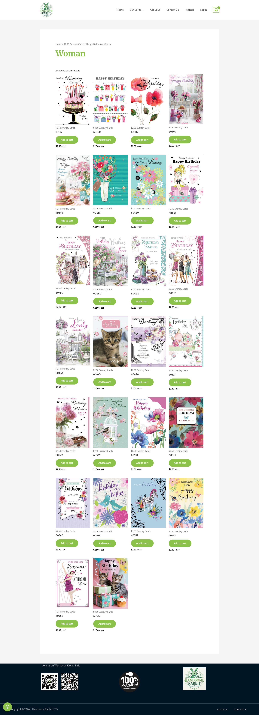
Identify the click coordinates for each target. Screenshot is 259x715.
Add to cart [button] (67, 139)
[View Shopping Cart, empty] (216, 10)
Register (189, 9)
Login (203, 9)
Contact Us (173, 9)
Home (120, 9)
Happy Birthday (94, 43)
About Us (155, 9)
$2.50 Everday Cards (74, 43)
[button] (7, 706)
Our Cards (135, 9)
